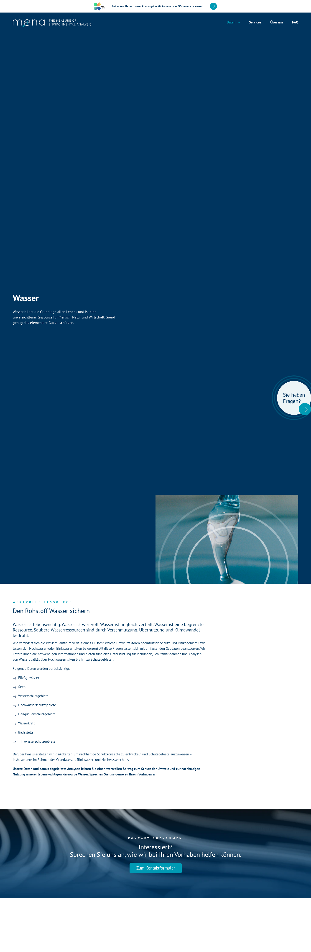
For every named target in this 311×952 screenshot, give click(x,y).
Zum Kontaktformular (155, 868)
